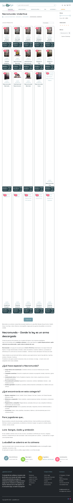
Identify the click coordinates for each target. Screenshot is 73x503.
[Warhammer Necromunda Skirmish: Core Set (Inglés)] (17, 75)
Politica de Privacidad (49, 477)
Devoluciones (47, 484)
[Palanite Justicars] (17, 247)
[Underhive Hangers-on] (6, 247)
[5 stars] (68, 25)
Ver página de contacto (65, 491)
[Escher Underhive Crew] (49, 30)
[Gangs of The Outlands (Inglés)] (39, 53)
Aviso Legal (47, 475)
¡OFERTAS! (63, 9)
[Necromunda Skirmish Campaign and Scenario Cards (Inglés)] (17, 53)
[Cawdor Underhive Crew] (28, 30)
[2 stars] (62, 25)
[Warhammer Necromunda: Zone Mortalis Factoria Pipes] (28, 53)
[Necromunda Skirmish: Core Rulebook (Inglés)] (6, 75)
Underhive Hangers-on (7, 307)
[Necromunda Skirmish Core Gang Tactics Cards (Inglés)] (28, 75)
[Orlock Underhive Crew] (6, 30)
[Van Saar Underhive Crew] (17, 30)
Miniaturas (10, 9)
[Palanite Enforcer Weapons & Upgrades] (49, 247)
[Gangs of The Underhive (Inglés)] (49, 53)
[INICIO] (2, 17)
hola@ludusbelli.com (64, 489)
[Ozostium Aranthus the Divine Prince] (39, 247)
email (52, 459)
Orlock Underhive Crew (7, 40)
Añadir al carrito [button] (9, 45)
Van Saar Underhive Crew (17, 40)
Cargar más (28, 319)
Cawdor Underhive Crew (28, 40)
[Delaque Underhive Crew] (39, 30)
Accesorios (53, 9)
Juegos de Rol (32, 481)
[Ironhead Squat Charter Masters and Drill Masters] (28, 247)
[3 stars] (64, 25)
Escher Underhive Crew (50, 40)
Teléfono (44, 459)
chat (48, 459)
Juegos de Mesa (22, 9)
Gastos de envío (48, 483)
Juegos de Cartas (35, 9)
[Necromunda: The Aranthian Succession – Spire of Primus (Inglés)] (49, 125)
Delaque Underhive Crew (39, 40)
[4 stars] (66, 25)
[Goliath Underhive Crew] (6, 53)
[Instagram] (70, 498)
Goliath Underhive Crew (7, 63)
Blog (30, 484)
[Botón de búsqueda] (54, 5)
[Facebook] (68, 498)
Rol (45, 9)
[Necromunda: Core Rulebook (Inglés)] (39, 75)
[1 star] (60, 25)
